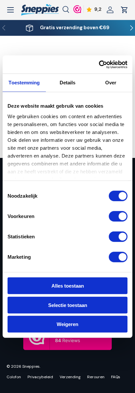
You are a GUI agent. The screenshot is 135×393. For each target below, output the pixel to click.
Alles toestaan (67, 286)
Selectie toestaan (67, 305)
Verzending (70, 377)
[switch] (118, 216)
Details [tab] (68, 82)
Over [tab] (110, 82)
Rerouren (96, 377)
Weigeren (67, 324)
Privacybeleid (40, 377)
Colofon (14, 377)
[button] (124, 10)
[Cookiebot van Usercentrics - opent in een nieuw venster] (98, 64)
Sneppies (31, 366)
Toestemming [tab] (24, 82)
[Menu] (10, 10)
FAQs (115, 377)
